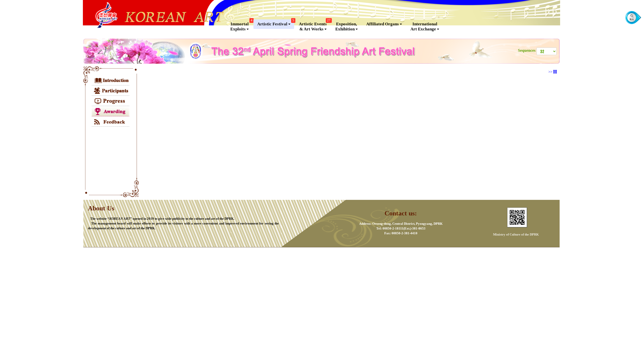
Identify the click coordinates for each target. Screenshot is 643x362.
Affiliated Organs (383, 24)
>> (550, 72)
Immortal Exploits (241, 25)
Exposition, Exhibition (346, 26)
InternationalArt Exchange (423, 26)
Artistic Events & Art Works (315, 25)
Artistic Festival (275, 22)
